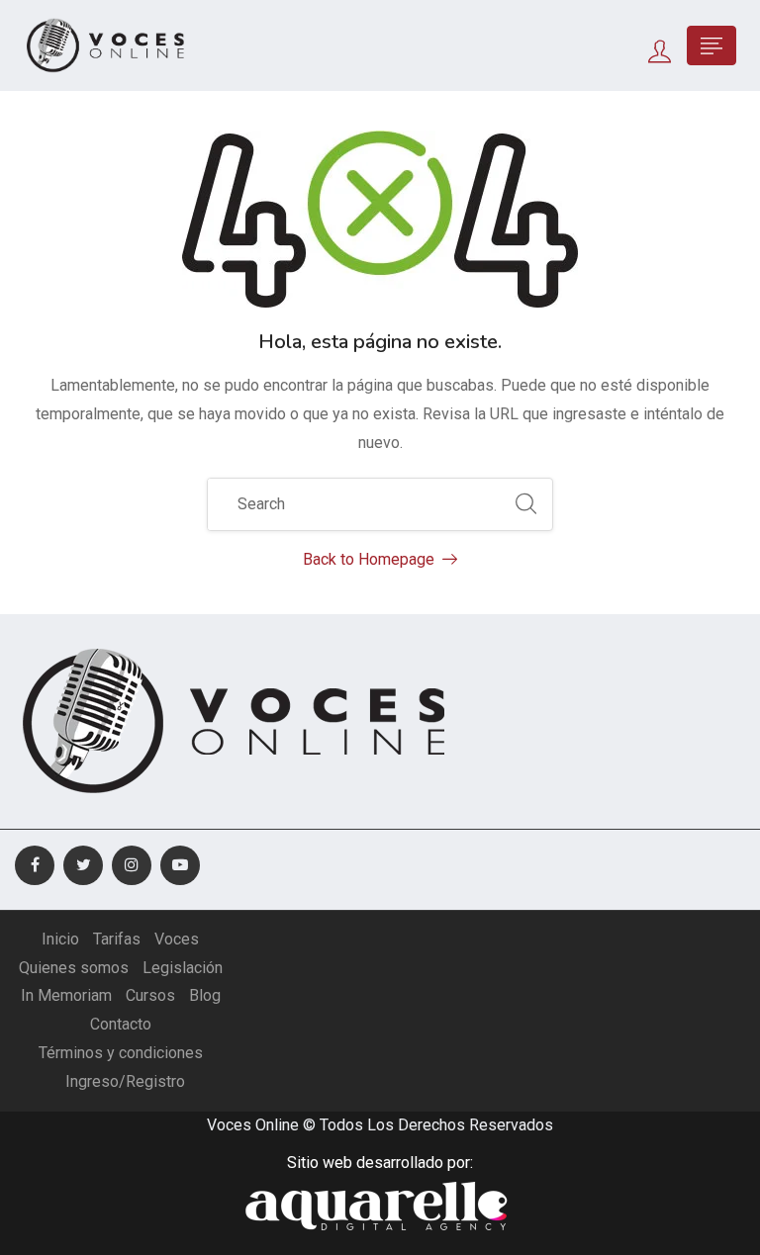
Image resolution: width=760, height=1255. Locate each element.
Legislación (182, 967)
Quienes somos (74, 967)
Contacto (120, 1024)
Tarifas (117, 939)
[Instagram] (131, 865)
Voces (176, 939)
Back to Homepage (368, 559)
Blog (205, 995)
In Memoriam (66, 995)
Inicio (60, 939)
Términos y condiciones (121, 1052)
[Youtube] (180, 865)
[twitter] (83, 865)
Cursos (150, 995)
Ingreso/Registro (125, 1081)
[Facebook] (34, 865)
